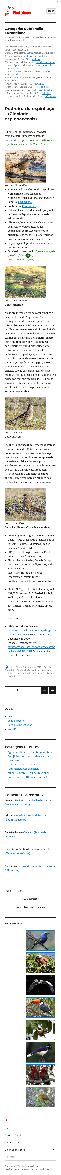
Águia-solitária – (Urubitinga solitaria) (31, 752)
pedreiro (36, 59)
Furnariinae (29, 206)
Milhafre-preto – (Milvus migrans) (28, 772)
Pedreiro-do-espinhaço (30, 673)
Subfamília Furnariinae (28, 670)
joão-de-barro (42, 87)
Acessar (12, 716)
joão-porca (50, 96)
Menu (51, 11)
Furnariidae (11, 140)
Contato (10, 1157)
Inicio (8, 1128)
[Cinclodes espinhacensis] (30, 166)
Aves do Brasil (13, 1135)
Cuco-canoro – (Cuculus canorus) (27, 776)
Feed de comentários (20, 724)
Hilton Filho (14, 667)
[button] (58, 2)
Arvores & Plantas (15, 1142)
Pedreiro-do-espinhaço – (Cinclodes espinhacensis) (29, 113)
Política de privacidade (27, 1166)
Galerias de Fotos (15, 1149)
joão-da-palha (45, 90)
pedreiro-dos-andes (45, 62)
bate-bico (46, 93)
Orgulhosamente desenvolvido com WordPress (27, 1169)
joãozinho (39, 84)
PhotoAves (10, 1166)
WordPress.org (16, 728)
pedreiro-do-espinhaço (35, 56)
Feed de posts (16, 720)
